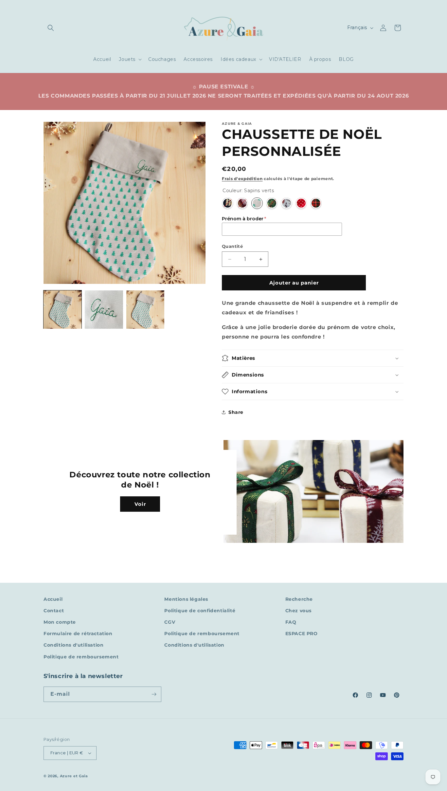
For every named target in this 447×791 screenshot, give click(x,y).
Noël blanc (286, 203)
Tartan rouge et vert (316, 203)
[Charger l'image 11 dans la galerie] (145, 309)
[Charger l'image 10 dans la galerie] (104, 309)
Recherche (299, 599)
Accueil (53, 599)
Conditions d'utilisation (73, 645)
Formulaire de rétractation (78, 633)
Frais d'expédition (242, 178)
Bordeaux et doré (242, 203)
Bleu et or (227, 203)
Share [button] (235, 412)
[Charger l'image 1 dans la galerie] (62, 309)
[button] (51, 28)
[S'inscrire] (154, 694)
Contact (54, 611)
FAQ (290, 622)
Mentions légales (186, 599)
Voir (140, 504)
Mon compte (60, 622)
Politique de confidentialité (199, 611)
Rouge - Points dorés (301, 203)
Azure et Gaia (74, 776)
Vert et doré (271, 203)
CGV (169, 622)
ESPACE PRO (301, 633)
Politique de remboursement (81, 657)
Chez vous (298, 611)
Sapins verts (257, 203)
